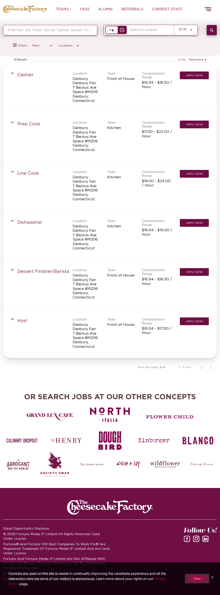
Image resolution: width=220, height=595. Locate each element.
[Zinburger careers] (154, 440)
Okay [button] (197, 578)
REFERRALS (132, 9)
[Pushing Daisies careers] (202, 464)
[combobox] (50, 30)
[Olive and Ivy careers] (128, 464)
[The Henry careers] (66, 440)
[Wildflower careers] (165, 464)
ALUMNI (105, 9)
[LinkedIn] (206, 540)
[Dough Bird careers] (110, 440)
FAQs (85, 9)
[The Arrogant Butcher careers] (18, 464)
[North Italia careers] (110, 414)
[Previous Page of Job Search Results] (202, 367)
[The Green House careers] (92, 464)
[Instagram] (197, 540)
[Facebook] (188, 540)
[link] (110, 87)
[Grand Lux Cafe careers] (50, 416)
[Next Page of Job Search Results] (210, 367)
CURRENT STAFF (167, 9)
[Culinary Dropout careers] (22, 440)
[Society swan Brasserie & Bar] (55, 464)
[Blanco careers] (198, 440)
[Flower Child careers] (170, 416)
